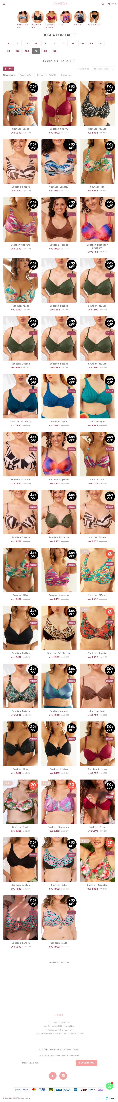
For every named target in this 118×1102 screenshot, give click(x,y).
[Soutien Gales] (20, 103)
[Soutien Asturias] (59, 570)
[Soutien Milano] (97, 570)
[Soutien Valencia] (20, 396)
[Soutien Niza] (20, 570)
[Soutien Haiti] (59, 917)
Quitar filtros (66, 75)
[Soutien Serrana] (20, 219)
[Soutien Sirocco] (20, 454)
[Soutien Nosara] (20, 161)
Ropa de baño (25, 75)
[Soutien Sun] (97, 454)
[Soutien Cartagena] (59, 801)
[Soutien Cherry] (59, 103)
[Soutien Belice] (59, 280)
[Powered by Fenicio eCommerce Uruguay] (110, 1098)
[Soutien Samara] (20, 512)
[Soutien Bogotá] (97, 628)
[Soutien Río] (97, 161)
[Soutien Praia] (97, 801)
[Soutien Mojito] (20, 685)
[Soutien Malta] (20, 280)
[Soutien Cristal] (59, 161)
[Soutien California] (59, 628)
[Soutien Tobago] (59, 219)
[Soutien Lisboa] (59, 743)
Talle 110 (52, 75)
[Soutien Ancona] (59, 685)
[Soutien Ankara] (97, 512)
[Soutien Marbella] (59, 512)
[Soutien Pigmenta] (59, 454)
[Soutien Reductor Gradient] (97, 219)
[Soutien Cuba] (59, 859)
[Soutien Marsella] (97, 859)
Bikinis (40, 75)
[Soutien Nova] (97, 685)
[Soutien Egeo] (59, 396)
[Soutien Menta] (20, 801)
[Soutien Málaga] (97, 103)
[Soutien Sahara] (20, 917)
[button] (103, 4)
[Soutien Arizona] (97, 743)
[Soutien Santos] (20, 859)
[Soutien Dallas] (20, 628)
